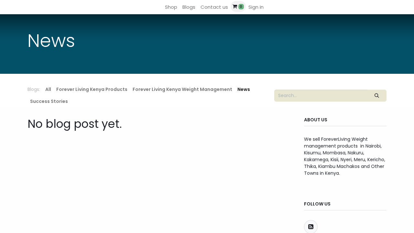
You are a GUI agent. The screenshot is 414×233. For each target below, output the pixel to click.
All (48, 89)
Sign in (256, 7)
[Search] (377, 96)
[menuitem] (171, 7)
